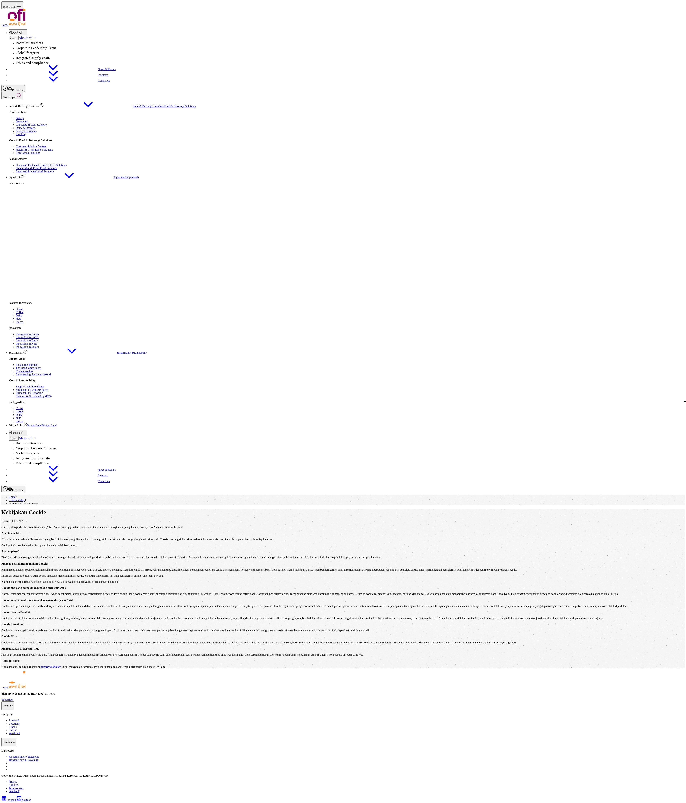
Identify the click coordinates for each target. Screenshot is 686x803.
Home (12, 496)
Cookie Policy (17, 500)
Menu (14, 38)
